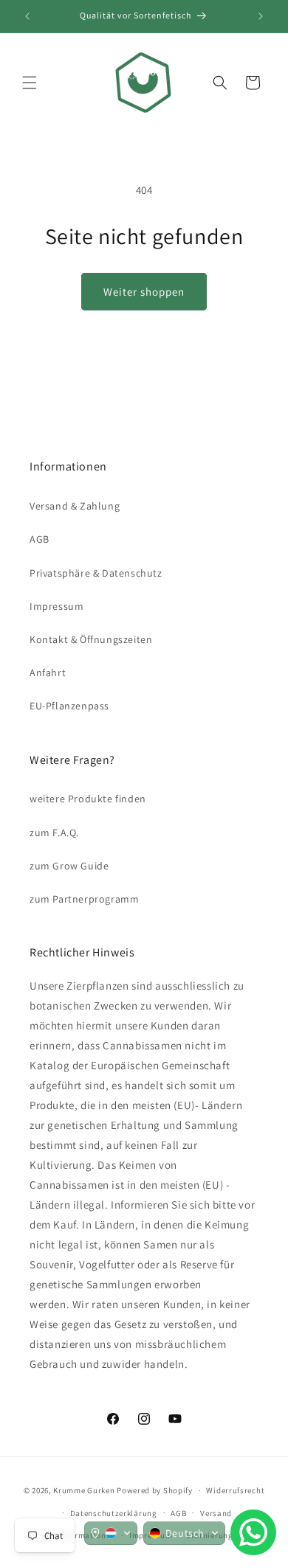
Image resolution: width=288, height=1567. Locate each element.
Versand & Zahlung (75, 506)
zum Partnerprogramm (84, 899)
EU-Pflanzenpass (69, 705)
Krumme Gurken (83, 1490)
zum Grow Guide (69, 865)
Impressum (56, 606)
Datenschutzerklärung (113, 1513)
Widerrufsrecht (235, 1490)
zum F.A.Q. (54, 832)
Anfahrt (48, 672)
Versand (216, 1513)
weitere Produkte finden (88, 798)
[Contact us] (253, 1532)
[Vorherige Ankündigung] (27, 16)
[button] (29, 82)
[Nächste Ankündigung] (260, 16)
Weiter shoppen (144, 292)
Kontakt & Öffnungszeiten (91, 639)
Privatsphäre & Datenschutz (96, 573)
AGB (39, 539)
